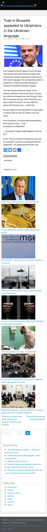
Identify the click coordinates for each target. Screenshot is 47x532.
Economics (12, 487)
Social (10, 499)
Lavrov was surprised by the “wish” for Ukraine (20, 201)
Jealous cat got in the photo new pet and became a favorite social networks (12, 420)
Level (11, 519)
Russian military (14, 493)
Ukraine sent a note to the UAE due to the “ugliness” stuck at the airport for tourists (22, 380)
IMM (19, 39)
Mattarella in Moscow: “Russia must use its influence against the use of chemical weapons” (22, 411)
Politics (27, 39)
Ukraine (11, 501)
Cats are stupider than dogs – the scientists (18, 351)
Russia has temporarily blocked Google (35, 417)
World (10, 504)
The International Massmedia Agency (19, 6)
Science (11, 496)
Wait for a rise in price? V (18, 461)
